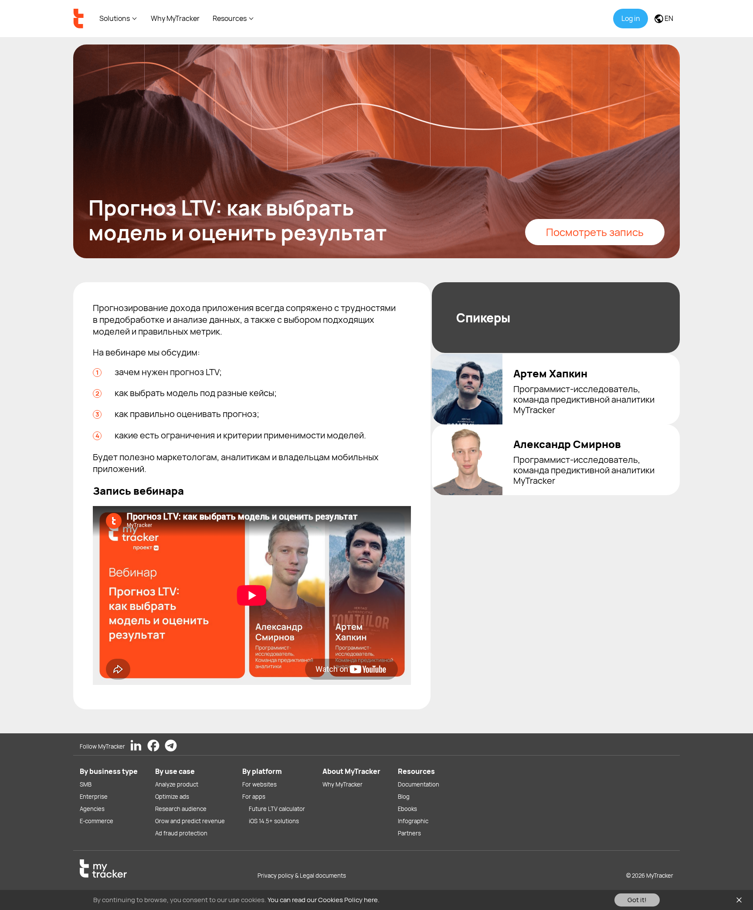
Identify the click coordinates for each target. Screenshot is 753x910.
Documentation (418, 784)
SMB (86, 784)
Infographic (413, 821)
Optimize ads (172, 797)
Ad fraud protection (181, 833)
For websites (259, 784)
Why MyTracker (175, 18)
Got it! (637, 899)
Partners (409, 833)
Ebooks (407, 809)
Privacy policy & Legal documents (302, 875)
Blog (404, 797)
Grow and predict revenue (190, 821)
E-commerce (96, 821)
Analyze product (176, 784)
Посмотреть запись (595, 232)
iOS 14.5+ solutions (274, 821)
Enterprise (94, 797)
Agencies (92, 809)
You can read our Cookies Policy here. (324, 899)
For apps (253, 797)
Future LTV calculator (277, 809)
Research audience (181, 809)
